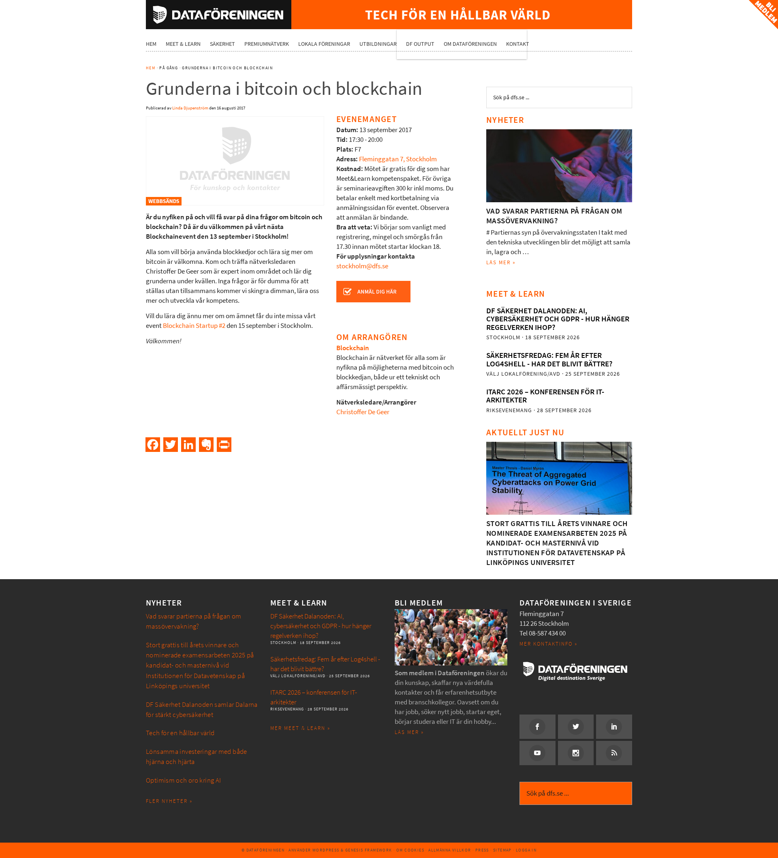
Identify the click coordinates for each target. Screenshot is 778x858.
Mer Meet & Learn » (300, 728)
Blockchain (352, 348)
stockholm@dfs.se (362, 266)
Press (482, 850)
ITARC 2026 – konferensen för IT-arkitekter (545, 396)
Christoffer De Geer (362, 412)
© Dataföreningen (263, 850)
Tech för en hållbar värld (180, 733)
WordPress (326, 850)
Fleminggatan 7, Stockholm (398, 159)
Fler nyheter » (169, 801)
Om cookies (410, 850)
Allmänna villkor (449, 850)
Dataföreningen (218, 14)
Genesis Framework (368, 850)
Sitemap (502, 850)
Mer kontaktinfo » (548, 643)
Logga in (526, 850)
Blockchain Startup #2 (194, 325)
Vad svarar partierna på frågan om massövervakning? (554, 216)
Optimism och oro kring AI (183, 780)
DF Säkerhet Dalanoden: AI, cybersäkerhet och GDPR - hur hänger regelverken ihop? (557, 319)
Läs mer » (501, 262)
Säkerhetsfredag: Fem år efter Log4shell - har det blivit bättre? (549, 359)
